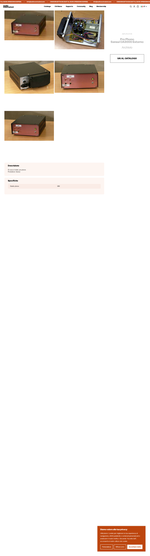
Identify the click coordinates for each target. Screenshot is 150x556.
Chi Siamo (58, 6)
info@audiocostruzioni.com (32, 2)
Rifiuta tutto (120, 547)
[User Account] (134, 6)
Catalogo (47, 6)
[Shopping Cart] (138, 6)
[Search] (130, 6)
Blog (91, 6)
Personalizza (106, 547)
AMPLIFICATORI (127, 34)
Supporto (69, 6)
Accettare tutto (135, 547)
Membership (101, 6)
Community (81, 6)
